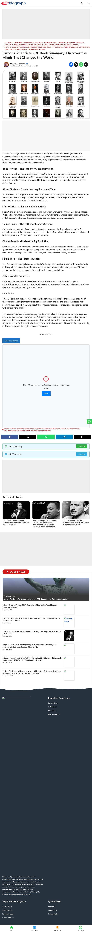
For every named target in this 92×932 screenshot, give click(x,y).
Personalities (53, 703)
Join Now (81, 446)
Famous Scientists (10, 428)
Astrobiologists (51, 43)
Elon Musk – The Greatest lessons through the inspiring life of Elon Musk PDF (16, 523)
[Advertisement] (46, 24)
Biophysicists (60, 45)
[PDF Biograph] (13, 3)
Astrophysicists (77, 43)
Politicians (52, 710)
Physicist (31, 49)
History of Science (29, 428)
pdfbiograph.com (19, 64)
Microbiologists (20, 49)
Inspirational (7, 906)
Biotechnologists (12, 47)
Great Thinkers (53, 47)
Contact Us (52, 910)
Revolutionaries (54, 714)
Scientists (40, 49)
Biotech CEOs (72, 45)
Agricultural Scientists (33, 43)
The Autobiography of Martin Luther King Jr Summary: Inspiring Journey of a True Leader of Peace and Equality (44, 524)
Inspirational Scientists (42, 428)
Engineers (42, 47)
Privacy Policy (53, 914)
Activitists (52, 707)
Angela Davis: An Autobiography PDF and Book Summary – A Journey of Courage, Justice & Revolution (29, 645)
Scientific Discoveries (31, 430)
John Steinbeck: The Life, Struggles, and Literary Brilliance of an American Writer (76, 523)
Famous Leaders (8, 914)
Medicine (8, 49)
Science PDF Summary (18, 430)
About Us (51, 906)
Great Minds (20, 428)
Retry (46, 394)
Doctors (33, 47)
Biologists (49, 45)
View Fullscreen (11, 341)
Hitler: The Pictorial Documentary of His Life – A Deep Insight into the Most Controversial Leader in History (32, 672)
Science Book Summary (68, 428)
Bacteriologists (26, 45)
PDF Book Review (55, 428)
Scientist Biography (44, 430)
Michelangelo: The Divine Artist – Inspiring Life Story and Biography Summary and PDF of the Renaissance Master (32, 659)
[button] (82, 3)
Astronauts (64, 43)
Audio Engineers (11, 45)
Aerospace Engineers (13, 43)
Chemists (25, 47)
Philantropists (7, 910)
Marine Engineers (67, 47)
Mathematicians (82, 47)
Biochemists (39, 45)
